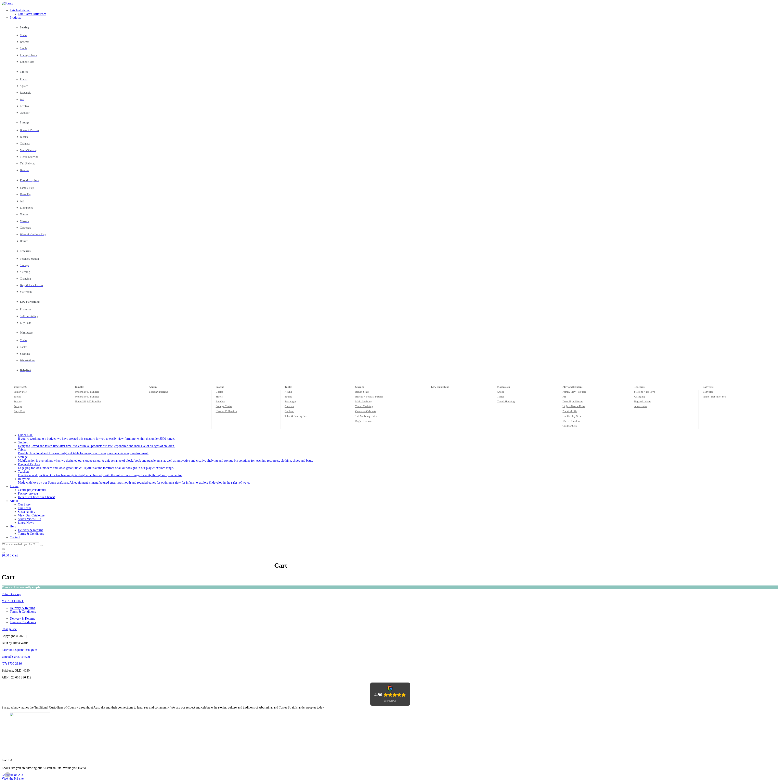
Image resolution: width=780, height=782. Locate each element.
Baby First (19, 411)
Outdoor (289, 411)
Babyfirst (708, 386)
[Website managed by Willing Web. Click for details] (7, 775)
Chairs (219, 391)
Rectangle (290, 401)
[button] (394, 10)
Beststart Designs (158, 391)
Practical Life (569, 411)
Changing (639, 396)
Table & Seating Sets (296, 416)
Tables (17, 396)
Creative (289, 406)
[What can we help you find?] (3, 549)
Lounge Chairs (224, 406)
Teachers (639, 386)
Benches (220, 401)
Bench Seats (362, 391)
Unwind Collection (226, 411)
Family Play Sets (571, 416)
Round (288, 391)
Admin (153, 386)
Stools (219, 396)
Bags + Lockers (363, 420)
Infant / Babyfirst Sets (714, 396)
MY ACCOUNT (13, 601)
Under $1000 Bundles (87, 391)
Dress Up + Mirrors (572, 401)
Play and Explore (572, 386)
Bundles (79, 386)
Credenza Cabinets (365, 411)
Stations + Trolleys (644, 391)
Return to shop (11, 594)
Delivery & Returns (22, 608)
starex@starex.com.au (16, 656)
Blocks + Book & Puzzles (369, 396)
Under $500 (20, 386)
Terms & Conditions (23, 611)
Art (564, 396)
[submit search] (41, 545)
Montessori (503, 386)
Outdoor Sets (569, 425)
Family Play (20, 391)
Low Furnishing (440, 386)
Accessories (640, 406)
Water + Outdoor (571, 420)
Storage (18, 406)
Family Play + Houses (574, 391)
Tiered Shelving (364, 406)
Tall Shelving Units (366, 416)
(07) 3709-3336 (12, 663)
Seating (18, 401)
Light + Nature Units (573, 406)
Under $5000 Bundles (87, 396)
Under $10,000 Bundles (88, 401)
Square (288, 396)
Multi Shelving (363, 401)
